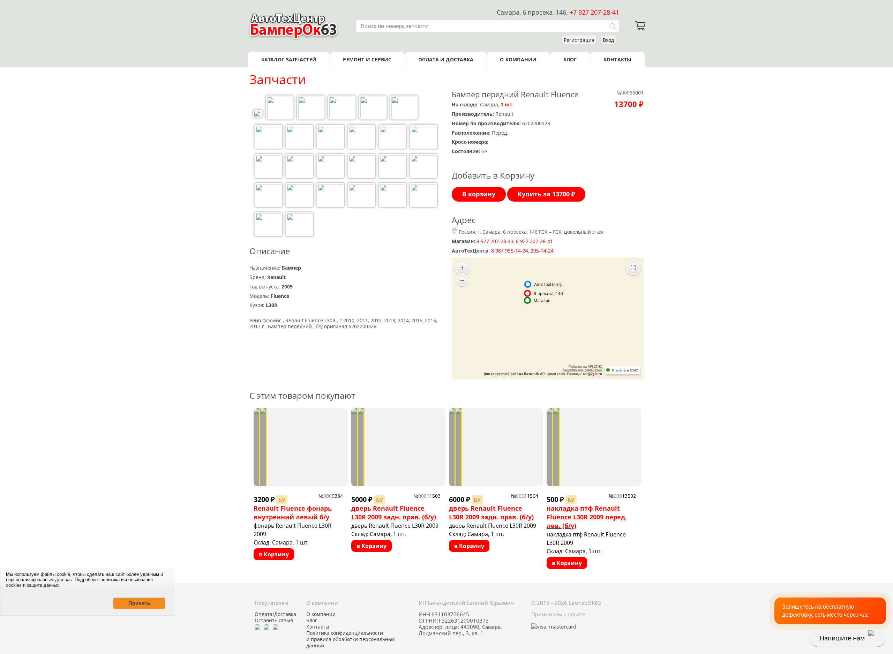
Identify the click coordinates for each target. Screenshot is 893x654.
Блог (570, 59)
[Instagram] (275, 627)
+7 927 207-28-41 (594, 12)
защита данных (43, 585)
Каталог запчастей (288, 59)
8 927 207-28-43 (494, 241)
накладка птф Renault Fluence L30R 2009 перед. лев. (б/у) (587, 517)
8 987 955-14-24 (509, 250)
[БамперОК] (294, 26)
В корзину (478, 194)
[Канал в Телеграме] (257, 627)
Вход (608, 40)
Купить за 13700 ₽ (546, 194)
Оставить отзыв (274, 620)
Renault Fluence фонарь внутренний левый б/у (293, 512)
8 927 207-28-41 (534, 241)
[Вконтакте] (266, 627)
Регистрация (579, 40)
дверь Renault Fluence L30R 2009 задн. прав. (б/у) (393, 512)
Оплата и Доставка (445, 59)
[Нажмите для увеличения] (258, 114)
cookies (14, 585)
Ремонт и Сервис (367, 59)
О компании (518, 59)
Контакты (617, 59)
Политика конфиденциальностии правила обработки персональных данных (350, 639)
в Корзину (274, 554)
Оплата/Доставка (275, 614)
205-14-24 (542, 250)
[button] (139, 603)
